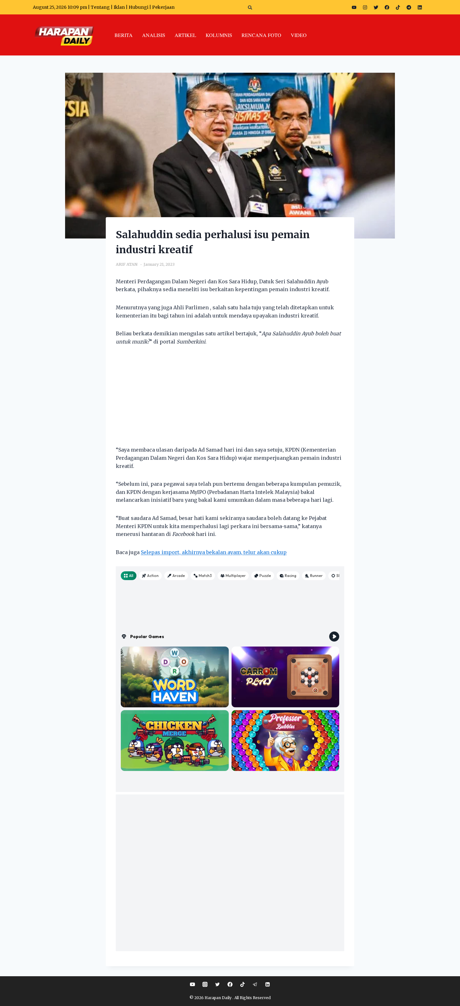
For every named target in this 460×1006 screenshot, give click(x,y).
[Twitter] (376, 7)
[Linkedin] (268, 984)
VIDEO (299, 35)
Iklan (119, 7)
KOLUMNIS (219, 35)
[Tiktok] (397, 7)
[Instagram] (365, 7)
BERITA (124, 35)
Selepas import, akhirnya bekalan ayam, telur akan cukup (214, 552)
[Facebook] (386, 7)
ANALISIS (153, 35)
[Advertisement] (230, 399)
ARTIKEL (185, 35)
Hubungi (138, 7)
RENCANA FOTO (261, 35)
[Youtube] (354, 7)
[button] (250, 7)
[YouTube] (192, 984)
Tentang (100, 7)
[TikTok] (243, 984)
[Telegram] (408, 7)
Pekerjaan (163, 7)
